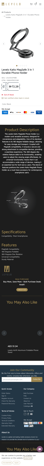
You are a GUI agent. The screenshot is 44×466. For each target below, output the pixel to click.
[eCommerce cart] (31, 4)
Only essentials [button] (7, 462)
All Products (6, 12)
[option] (22, 333)
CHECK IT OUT (22, 289)
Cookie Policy (28, 458)
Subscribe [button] (37, 379)
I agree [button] (16, 462)
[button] (4, 43)
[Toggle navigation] (40, 4)
